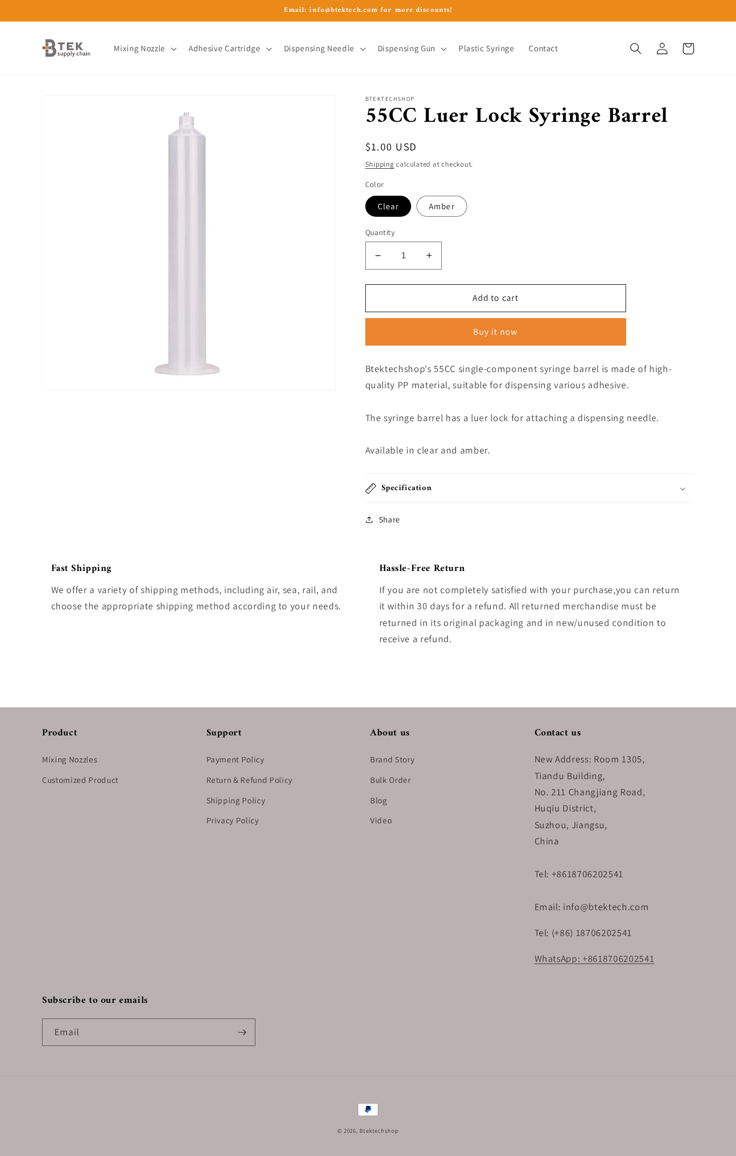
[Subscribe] (242, 1033)
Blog (378, 800)
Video (381, 820)
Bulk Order (390, 779)
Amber (442, 206)
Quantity (380, 232)
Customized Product (80, 779)
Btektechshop (378, 1130)
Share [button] (389, 519)
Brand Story (392, 759)
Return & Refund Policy (249, 779)
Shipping (379, 164)
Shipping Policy (236, 800)
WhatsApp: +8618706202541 (594, 958)
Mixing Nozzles (69, 759)
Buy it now (495, 332)
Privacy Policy (232, 820)
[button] (144, 48)
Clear (388, 206)
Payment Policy (235, 759)
